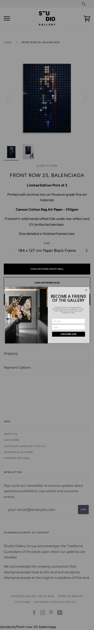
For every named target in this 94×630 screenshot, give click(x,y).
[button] (86, 290)
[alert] (47, 315)
